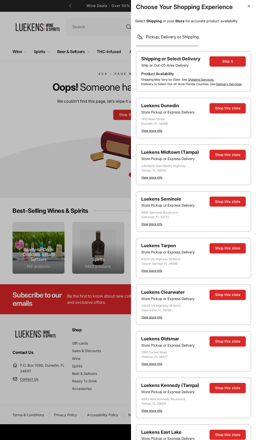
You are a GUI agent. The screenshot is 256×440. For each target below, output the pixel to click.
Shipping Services (201, 79)
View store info (151, 130)
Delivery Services (229, 84)
